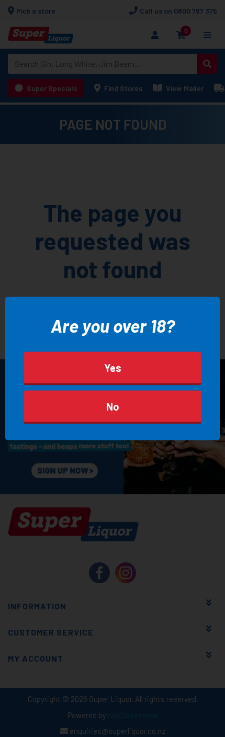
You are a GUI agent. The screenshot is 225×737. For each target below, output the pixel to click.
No (112, 406)
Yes (112, 367)
